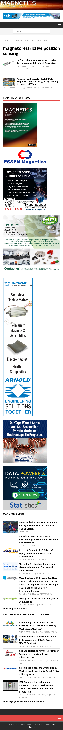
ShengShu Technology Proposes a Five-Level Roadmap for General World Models (37, 567)
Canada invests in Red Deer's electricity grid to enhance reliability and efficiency (38, 539)
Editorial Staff (44, 66)
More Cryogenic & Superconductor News (24, 701)
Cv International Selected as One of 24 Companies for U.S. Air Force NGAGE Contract (38, 639)
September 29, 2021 (13, 88)
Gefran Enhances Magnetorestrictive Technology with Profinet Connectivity (37, 61)
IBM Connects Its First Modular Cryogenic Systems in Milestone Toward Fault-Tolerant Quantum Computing (36, 687)
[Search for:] (31, 31)
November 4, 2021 (27, 66)
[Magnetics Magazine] (31, 8)
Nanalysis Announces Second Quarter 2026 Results (39, 600)
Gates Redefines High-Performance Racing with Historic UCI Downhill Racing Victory (38, 525)
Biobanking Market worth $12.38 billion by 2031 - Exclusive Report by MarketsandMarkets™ (37, 625)
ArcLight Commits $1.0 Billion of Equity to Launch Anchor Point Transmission (36, 553)
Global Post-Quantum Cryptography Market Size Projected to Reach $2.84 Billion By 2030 (38, 671)
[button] (59, 24)
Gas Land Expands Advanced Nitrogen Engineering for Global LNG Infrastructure (39, 654)
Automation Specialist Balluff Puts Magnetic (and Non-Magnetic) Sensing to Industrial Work (37, 82)
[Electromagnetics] (9, 63)
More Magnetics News (15, 608)
